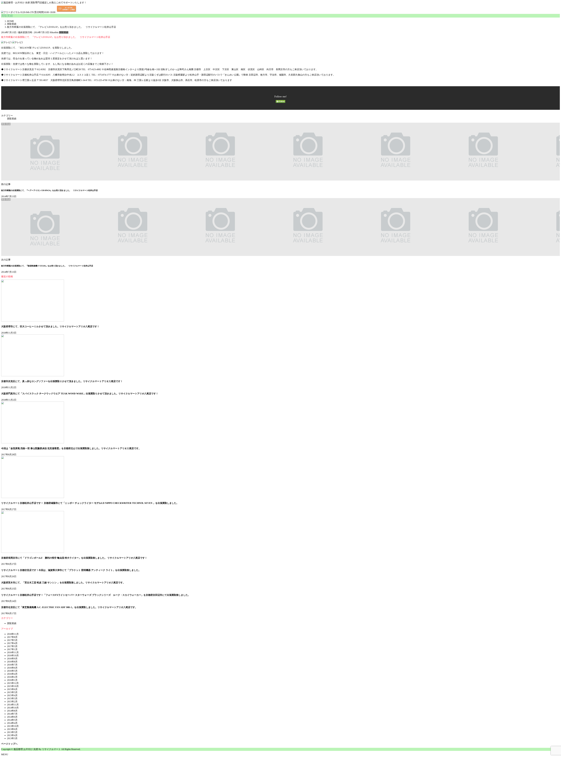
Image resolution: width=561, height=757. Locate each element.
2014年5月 (12, 720)
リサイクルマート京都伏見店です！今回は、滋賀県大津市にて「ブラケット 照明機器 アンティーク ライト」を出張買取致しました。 (71, 570)
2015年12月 (13, 683)
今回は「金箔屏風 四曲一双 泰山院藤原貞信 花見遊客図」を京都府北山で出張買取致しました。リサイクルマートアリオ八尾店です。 (71, 448)
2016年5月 (12, 671)
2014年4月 (12, 723)
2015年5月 (12, 692)
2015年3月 (12, 698)
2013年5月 (12, 732)
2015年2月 (12, 701)
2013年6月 (12, 729)
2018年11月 (13, 634)
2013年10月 (13, 726)
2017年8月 (12, 637)
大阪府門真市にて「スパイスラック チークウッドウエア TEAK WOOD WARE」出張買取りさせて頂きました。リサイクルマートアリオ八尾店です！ (79, 393)
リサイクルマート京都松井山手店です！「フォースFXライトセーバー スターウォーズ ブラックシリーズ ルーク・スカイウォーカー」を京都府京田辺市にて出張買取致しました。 (95, 595)
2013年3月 (12, 738)
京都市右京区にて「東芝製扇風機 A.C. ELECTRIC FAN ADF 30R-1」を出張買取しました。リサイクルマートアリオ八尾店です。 (69, 607)
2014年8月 (12, 710)
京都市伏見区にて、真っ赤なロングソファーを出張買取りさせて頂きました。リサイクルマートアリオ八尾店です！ (62, 381)
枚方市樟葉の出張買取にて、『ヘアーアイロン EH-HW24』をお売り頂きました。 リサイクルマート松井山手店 (49, 190)
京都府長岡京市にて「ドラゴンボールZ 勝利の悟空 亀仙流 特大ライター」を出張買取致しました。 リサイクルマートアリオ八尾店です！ (74, 558)
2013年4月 (12, 735)
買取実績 (63, 32)
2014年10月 (13, 707)
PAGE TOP (547, 670)
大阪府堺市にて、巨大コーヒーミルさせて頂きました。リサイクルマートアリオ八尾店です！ (50, 326)
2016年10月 (13, 655)
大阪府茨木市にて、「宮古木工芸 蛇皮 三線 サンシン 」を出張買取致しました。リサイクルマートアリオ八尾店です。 (63, 582)
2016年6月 (12, 668)
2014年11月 (13, 704)
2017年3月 (12, 646)
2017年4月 (12, 643)
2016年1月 (12, 680)
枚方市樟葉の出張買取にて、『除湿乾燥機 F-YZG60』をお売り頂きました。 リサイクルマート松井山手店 (47, 266)
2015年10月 (13, 686)
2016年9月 (12, 658)
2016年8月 (12, 661)
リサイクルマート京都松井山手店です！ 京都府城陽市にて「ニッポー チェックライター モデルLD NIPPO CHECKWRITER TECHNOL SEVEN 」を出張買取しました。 (90, 503)
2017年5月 (12, 640)
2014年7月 (12, 714)
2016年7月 (12, 664)
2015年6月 (12, 689)
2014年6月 (12, 717)
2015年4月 (12, 695)
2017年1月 (12, 649)
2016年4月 (12, 674)
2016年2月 (12, 677)
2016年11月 (13, 652)
